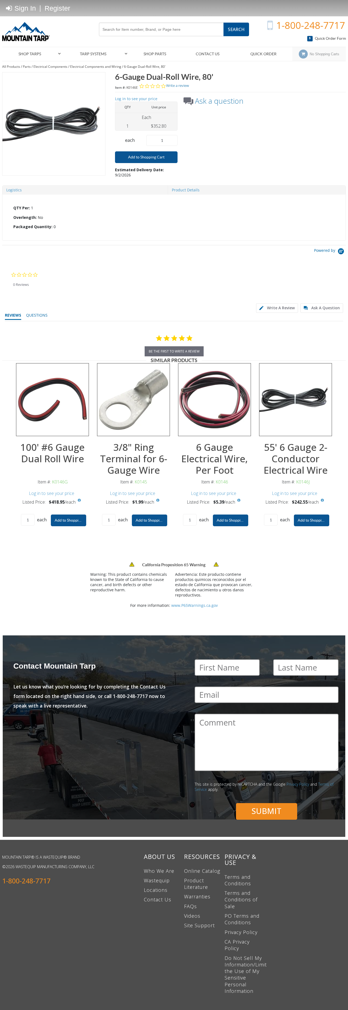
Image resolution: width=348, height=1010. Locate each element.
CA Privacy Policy (237, 944)
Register (57, 8)
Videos (192, 916)
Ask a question (219, 101)
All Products (11, 66)
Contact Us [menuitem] (207, 54)
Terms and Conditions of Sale (241, 900)
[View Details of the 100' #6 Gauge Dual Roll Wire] (52, 399)
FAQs (190, 906)
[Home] (28, 31)
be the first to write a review (174, 351)
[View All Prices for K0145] (157, 500)
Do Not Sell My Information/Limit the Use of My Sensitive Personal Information (246, 974)
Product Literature (196, 883)
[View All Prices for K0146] (238, 500)
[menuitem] (32, 54)
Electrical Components (50, 66)
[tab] (174, 218)
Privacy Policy (298, 784)
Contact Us (157, 899)
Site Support (199, 925)
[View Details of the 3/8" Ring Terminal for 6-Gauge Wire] (133, 399)
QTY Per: (21, 207)
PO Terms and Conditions (242, 919)
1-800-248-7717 (310, 25)
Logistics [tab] (14, 189)
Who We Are (159, 871)
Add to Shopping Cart (146, 157)
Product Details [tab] (186, 189)
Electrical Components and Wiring (95, 66)
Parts (27, 66)
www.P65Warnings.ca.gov (194, 605)
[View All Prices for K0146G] (79, 500)
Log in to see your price (136, 98)
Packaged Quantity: (32, 226)
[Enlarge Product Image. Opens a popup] (82, 429)
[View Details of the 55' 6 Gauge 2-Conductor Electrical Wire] (295, 399)
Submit (266, 811)
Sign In (24, 8)
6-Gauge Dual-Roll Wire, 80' (145, 66)
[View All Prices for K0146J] (322, 500)
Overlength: (25, 217)
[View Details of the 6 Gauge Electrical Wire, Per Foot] (214, 399)
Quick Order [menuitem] (263, 54)
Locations (155, 890)
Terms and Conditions (238, 880)
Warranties (197, 896)
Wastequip (157, 880)
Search (236, 29)
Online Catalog (202, 871)
